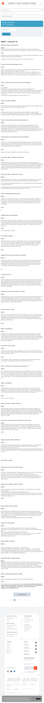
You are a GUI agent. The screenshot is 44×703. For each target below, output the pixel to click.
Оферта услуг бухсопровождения (17, 684)
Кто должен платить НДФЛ (8, 345)
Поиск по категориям (7, 16)
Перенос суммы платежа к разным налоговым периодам (15, 82)
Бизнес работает (26, 3)
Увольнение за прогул (6, 460)
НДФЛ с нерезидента (6, 383)
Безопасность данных (25, 688)
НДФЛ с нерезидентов (6, 328)
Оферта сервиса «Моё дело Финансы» (26, 684)
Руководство (9, 649)
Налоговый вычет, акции (7, 309)
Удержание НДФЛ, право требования (10, 439)
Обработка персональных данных (10, 689)
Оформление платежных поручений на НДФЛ (13, 291)
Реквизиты (8, 645)
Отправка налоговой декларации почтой (11, 64)
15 (11, 600)
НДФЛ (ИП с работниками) (8, 523)
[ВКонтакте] (36, 649)
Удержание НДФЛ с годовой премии (10, 558)
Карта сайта (32, 688)
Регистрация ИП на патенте (28, 619)
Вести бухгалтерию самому (12, 616)
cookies (14, 697)
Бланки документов (27, 628)
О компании (9, 641)
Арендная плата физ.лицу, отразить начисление (13, 255)
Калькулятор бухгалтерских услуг (12, 628)
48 (24, 600)
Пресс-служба (9, 651)
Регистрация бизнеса (28, 616)
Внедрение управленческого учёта (12, 634)
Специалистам (33, 3)
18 (19, 600)
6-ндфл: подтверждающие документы (11, 193)
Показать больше (22, 594)
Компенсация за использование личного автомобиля (15, 137)
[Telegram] (36, 645)
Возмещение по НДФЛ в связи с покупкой (12, 484)
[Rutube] (36, 652)
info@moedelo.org (27, 654)
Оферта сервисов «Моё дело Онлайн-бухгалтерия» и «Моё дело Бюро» (10, 685)
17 (17, 600)
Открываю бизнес (11, 3)
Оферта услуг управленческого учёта (34, 684)
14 (9, 600)
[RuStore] (14, 671)
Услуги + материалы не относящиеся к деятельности (14, 366)
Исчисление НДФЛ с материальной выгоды (12, 157)
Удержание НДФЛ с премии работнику (11, 403)
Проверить (6, 34)
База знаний (26, 630)
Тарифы (8, 619)
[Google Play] (8, 671)
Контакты (8, 647)
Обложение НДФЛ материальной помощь (12, 174)
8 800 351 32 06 (26, 651)
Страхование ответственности (17, 689)
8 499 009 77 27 (26, 644)
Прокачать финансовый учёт (12, 632)
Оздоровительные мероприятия (9, 215)
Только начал (19, 3)
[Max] (36, 642)
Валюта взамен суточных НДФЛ (9, 506)
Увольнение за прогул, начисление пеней (12, 467)
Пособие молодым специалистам (9, 45)
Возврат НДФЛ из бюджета (8, 541)
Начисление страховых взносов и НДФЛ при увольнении (16, 420)
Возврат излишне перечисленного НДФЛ (11, 574)
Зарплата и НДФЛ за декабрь (8, 100)
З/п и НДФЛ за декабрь (7, 235)
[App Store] (11, 671)
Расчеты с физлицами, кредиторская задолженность (14, 120)
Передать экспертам (10, 623)
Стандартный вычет (6, 274)
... (6, 600)
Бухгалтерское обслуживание (11, 625)
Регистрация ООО (27, 621)
